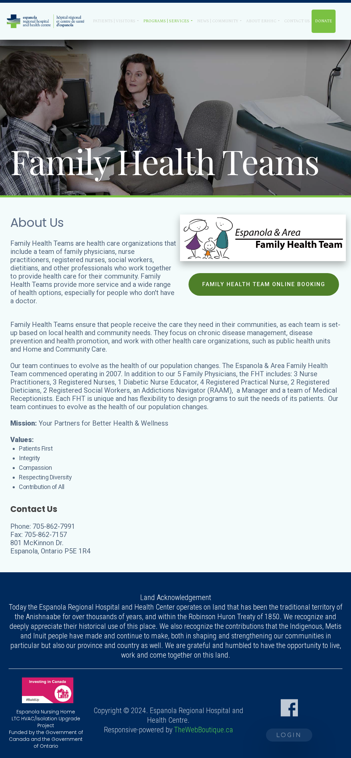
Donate (323, 21)
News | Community (217, 21)
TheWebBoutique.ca (203, 729)
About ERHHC (261, 21)
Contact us (297, 21)
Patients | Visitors (114, 21)
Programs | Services (166, 21)
